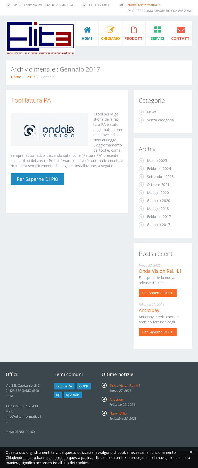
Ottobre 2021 (158, 184)
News (151, 112)
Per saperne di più (37, 179)
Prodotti (134, 38)
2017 (31, 76)
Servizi (157, 38)
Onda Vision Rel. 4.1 (160, 271)
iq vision (72, 395)
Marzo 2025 (157, 160)
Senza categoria (160, 120)
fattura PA (64, 386)
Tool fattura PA (31, 100)
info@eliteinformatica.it (143, 5)
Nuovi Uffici (118, 413)
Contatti (181, 38)
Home (87, 38)
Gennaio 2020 (158, 200)
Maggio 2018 (158, 208)
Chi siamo (110, 38)
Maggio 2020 (158, 192)
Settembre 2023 (160, 176)
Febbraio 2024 (159, 168)
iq (57, 395)
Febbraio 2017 (159, 216)
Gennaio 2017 (158, 224)
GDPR (83, 386)
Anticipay (149, 310)
